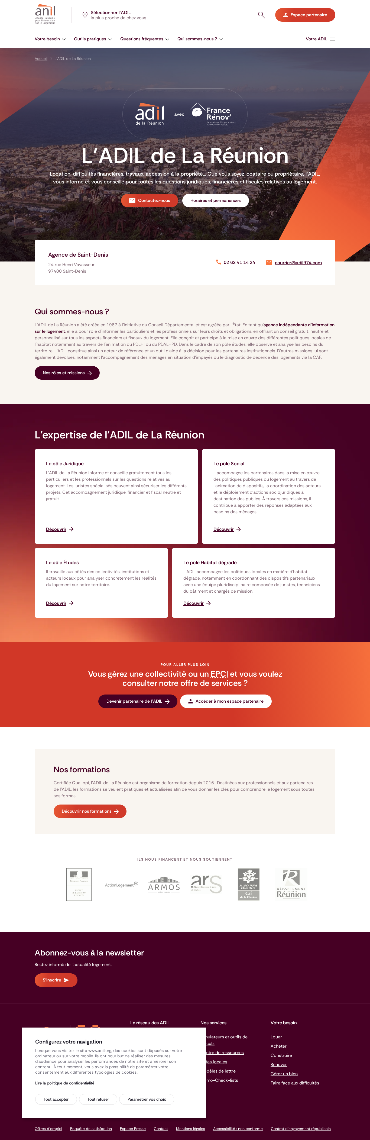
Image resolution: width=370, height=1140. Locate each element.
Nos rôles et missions (64, 373)
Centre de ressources (222, 1052)
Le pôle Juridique (65, 463)
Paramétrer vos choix (147, 1099)
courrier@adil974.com (298, 262)
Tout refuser (98, 1099)
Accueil (41, 58)
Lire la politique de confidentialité (64, 1083)
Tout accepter (56, 1099)
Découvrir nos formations (87, 811)
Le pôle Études (62, 562)
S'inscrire (52, 980)
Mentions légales (190, 1128)
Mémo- (219, 1080)
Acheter (279, 1046)
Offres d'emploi (48, 1128)
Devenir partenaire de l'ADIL (134, 701)
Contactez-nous (154, 200)
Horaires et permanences (215, 200)
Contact (161, 1128)
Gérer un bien (284, 1074)
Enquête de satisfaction (91, 1128)
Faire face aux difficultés (295, 1083)
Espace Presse (133, 1128)
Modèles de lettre (218, 1071)
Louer (276, 1037)
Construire (281, 1055)
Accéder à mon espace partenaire (230, 701)
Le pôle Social (228, 463)
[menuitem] (50, 39)
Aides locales (213, 1062)
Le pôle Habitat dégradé (210, 562)
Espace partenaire (309, 15)
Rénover (279, 1064)
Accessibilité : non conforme (238, 1128)
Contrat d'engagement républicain (301, 1128)
